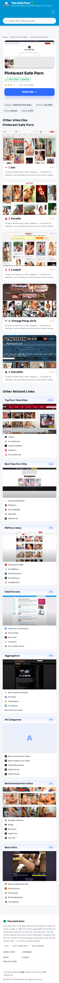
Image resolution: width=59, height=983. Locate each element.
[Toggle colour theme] (53, 12)
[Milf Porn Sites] (29, 547)
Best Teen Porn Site (16, 464)
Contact (25, 957)
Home (5, 37)
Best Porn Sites (10, 961)
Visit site (28, 91)
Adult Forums (12, 592)
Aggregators (12, 656)
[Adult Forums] (29, 610)
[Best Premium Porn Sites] (29, 802)
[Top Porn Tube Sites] (29, 419)
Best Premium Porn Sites (19, 783)
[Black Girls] (29, 866)
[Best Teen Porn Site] (29, 483)
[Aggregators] (29, 674)
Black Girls (11, 847)
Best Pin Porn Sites (19, 37)
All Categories (13, 719)
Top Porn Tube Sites (16, 400)
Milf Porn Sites (13, 528)
